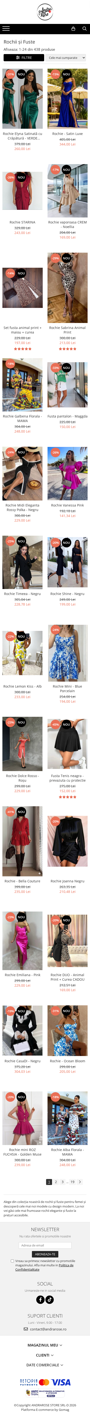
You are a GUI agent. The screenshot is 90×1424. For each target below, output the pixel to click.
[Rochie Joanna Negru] (68, 841)
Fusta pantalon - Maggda (68, 416)
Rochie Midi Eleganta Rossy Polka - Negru (22, 507)
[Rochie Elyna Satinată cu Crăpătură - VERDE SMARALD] (22, 99)
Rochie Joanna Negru (67, 881)
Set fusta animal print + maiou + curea (23, 329)
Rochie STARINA (22, 222)
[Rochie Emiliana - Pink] (22, 941)
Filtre (26, 57)
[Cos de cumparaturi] (73, 28)
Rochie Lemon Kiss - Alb (22, 686)
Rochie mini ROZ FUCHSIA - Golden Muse (22, 1152)
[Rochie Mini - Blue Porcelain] (68, 653)
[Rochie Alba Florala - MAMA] (68, 1118)
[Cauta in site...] (84, 28)
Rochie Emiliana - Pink (22, 975)
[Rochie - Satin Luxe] (68, 99)
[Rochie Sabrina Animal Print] (68, 288)
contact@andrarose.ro (47, 1329)
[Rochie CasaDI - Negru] (22, 1031)
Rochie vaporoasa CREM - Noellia (67, 224)
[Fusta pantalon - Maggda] (68, 384)
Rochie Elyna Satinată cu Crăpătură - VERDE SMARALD (22, 135)
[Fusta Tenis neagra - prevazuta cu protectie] (68, 744)
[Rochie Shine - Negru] (68, 562)
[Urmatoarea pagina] (80, 1182)
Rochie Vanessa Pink (67, 505)
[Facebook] (40, 1300)
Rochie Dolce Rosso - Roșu (22, 778)
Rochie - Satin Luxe (67, 133)
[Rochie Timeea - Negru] (22, 562)
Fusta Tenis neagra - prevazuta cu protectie (67, 778)
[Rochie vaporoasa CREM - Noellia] (68, 191)
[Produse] (6, 29)
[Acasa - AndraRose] (45, 12)
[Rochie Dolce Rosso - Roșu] (22, 744)
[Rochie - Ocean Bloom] (68, 1030)
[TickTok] (49, 1300)
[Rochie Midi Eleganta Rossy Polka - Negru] (22, 473)
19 (72, 1181)
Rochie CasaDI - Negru (23, 1061)
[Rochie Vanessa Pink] (68, 474)
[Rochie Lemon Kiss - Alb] (22, 653)
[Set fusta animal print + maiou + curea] (22, 288)
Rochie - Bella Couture (22, 881)
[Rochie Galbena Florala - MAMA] (22, 385)
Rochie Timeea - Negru (22, 593)
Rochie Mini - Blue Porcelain (67, 688)
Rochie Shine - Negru (67, 593)
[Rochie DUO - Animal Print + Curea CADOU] (68, 941)
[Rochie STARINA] (22, 191)
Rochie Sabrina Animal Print (67, 329)
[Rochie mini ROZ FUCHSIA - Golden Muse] (22, 1118)
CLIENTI (43, 1355)
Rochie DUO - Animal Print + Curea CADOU (67, 977)
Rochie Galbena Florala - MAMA (22, 418)
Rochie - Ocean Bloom (67, 1061)
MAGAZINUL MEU (43, 1345)
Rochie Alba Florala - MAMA (67, 1152)
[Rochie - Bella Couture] (22, 841)
